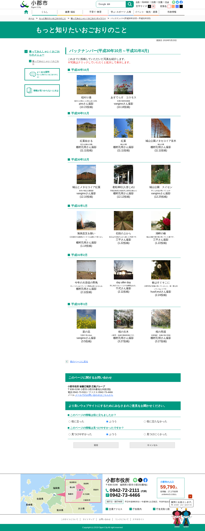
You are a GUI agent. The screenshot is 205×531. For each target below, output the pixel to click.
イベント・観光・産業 (146, 12)
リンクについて (122, 519)
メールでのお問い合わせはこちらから (94, 395)
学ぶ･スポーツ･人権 (121, 12)
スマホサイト (138, 519)
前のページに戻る (79, 361)
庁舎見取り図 (163, 509)
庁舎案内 (137, 509)
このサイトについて (69, 519)
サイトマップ (88, 519)
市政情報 (171, 12)
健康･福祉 (70, 12)
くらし (44, 12)
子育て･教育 (95, 12)
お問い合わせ (105, 519)
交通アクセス (115, 509)
